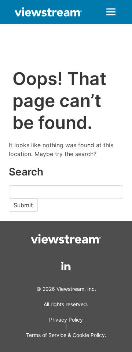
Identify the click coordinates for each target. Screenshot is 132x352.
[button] (111, 12)
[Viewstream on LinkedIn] (66, 266)
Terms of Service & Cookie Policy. (66, 335)
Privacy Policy (66, 319)
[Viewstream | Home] (48, 13)
